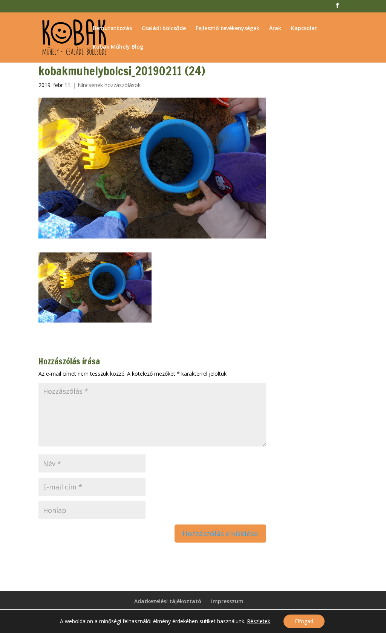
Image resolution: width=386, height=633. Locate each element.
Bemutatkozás (112, 29)
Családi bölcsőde (164, 29)
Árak (275, 29)
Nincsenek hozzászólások (109, 85)
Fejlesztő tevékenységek (227, 29)
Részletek (258, 621)
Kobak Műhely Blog (118, 47)
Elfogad (304, 621)
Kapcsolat (304, 29)
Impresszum (227, 601)
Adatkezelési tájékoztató (167, 601)
